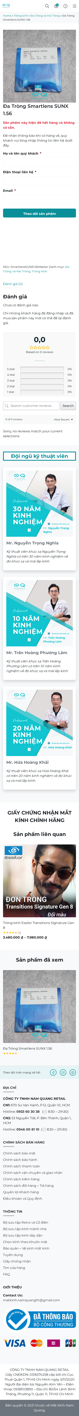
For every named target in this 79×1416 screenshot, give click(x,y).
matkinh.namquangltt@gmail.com (31, 1300)
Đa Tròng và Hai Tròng (45, 15)
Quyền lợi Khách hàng (21, 1192)
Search (68, 406)
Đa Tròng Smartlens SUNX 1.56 (27, 1048)
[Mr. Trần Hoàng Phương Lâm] (39, 628)
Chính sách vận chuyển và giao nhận (32, 1173)
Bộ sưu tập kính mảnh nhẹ (25, 1229)
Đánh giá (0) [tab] (13, 284)
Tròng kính (21, 15)
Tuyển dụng (13, 1255)
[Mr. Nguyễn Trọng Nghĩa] (39, 518)
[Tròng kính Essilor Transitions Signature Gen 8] (39, 880)
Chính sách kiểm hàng (21, 1179)
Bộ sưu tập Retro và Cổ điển (25, 1222)
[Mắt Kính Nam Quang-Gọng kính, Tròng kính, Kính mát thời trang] (6, 6)
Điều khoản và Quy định (22, 1199)
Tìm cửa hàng (14, 1268)
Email (9, 191)
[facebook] (53, 1072)
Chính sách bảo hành (20, 1160)
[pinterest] (72, 1072)
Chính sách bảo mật (19, 1153)
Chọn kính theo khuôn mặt (25, 1242)
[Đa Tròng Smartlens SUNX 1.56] (39, 1006)
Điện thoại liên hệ (19, 172)
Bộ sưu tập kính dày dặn (23, 1235)
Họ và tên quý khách (22, 153)
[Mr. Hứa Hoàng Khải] (39, 738)
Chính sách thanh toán (21, 1166)
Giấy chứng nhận (17, 1261)
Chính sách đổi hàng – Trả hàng (28, 1186)
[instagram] (63, 1072)
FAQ (6, 1274)
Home (7, 15)
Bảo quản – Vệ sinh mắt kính (26, 1248)
